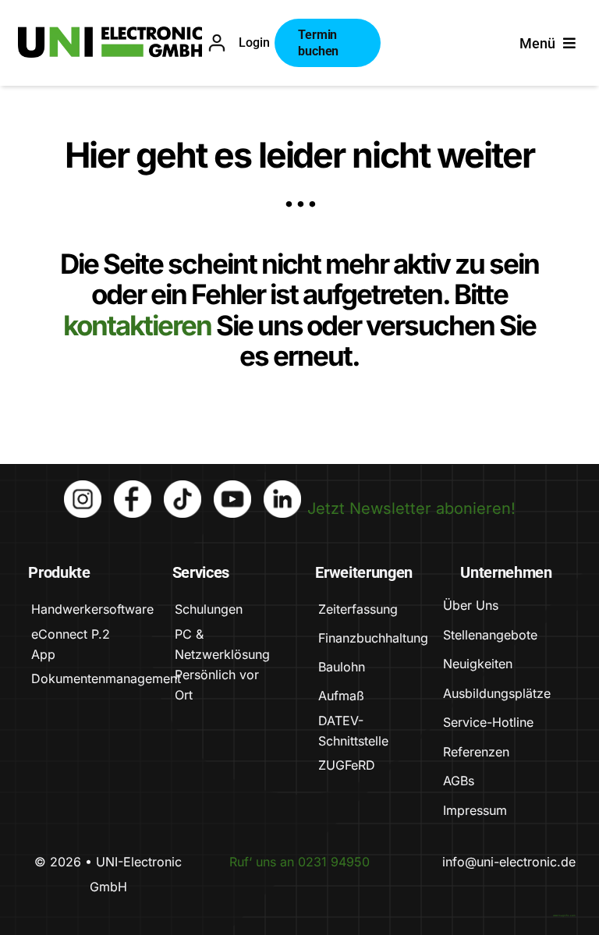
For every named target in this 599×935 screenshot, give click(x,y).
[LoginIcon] (216, 41)
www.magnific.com (564, 915)
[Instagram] (82, 488)
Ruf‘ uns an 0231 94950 (299, 861)
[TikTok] (182, 488)
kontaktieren (139, 325)
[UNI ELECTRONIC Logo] (110, 34)
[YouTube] (232, 488)
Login (254, 42)
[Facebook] (132, 488)
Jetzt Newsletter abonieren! (411, 508)
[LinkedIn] (282, 488)
